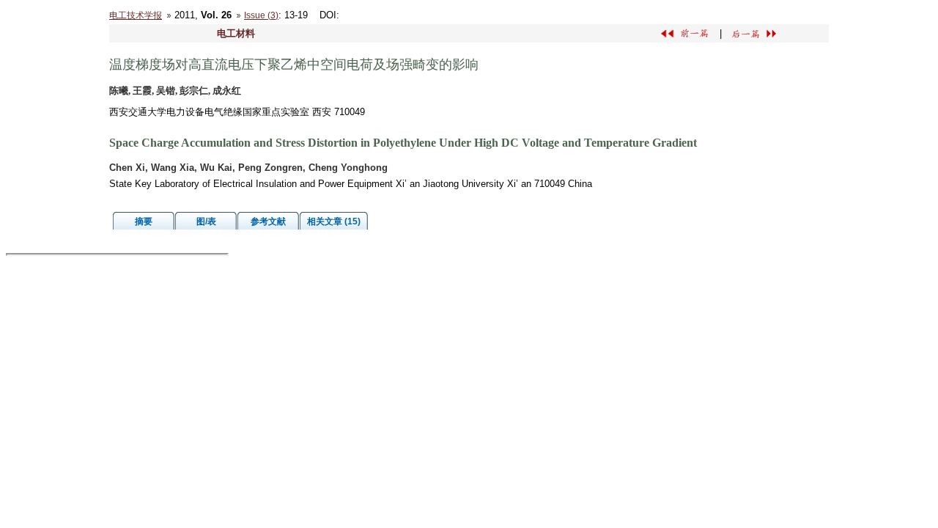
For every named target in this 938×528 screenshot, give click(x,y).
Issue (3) (261, 15)
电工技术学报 (135, 15)
